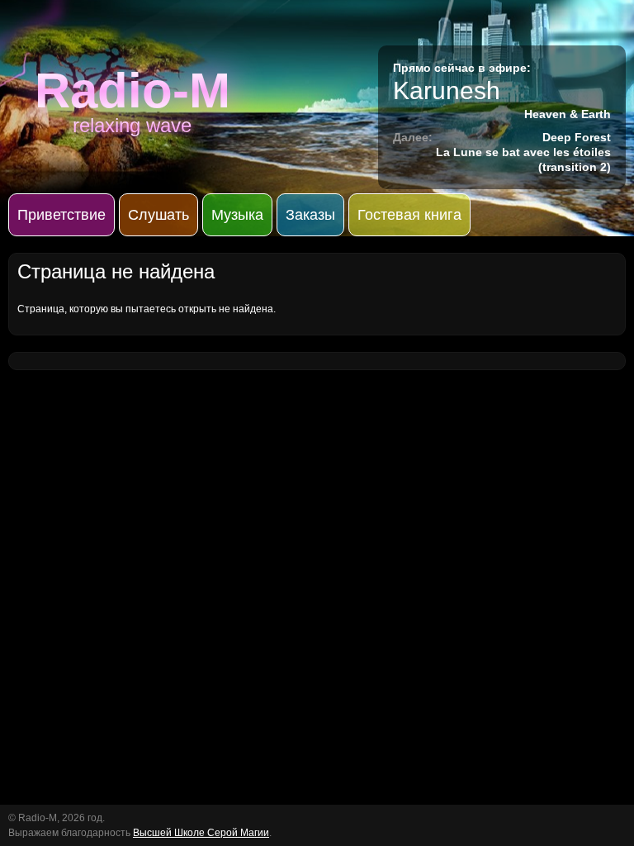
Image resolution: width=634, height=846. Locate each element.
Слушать (158, 215)
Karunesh (446, 90)
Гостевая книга (409, 215)
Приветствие (61, 215)
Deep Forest (576, 137)
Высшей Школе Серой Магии (201, 833)
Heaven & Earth (567, 114)
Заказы (310, 215)
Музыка (237, 215)
